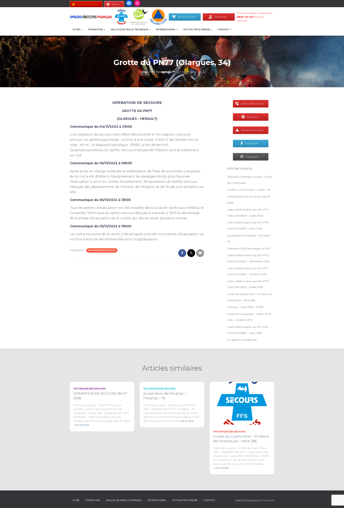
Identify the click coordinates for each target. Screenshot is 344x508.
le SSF (77, 29)
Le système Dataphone (242, 339)
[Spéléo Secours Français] (91, 17)
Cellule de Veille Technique (130, 29)
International (166, 29)
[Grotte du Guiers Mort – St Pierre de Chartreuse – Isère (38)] (242, 403)
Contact (224, 29)
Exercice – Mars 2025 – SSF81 (245, 307)
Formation (95, 29)
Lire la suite (81, 424)
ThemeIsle (268, 500)
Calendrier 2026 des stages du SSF (248, 248)
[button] (82, 29)
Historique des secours (102, 250)
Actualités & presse (196, 29)
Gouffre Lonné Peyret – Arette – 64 (249, 189)
